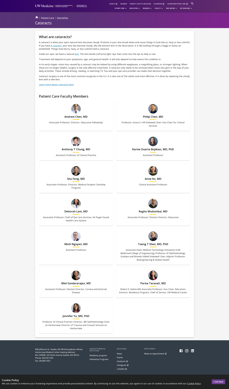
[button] (121, 8)
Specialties (62, 17)
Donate (112, 4)
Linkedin (121, 369)
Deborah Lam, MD (76, 211)
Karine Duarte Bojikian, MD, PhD (153, 149)
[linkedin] (192, 351)
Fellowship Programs (99, 359)
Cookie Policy (194, 383)
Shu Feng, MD (76, 178)
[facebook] (181, 351)
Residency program (98, 355)
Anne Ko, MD (153, 178)
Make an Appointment (154, 353)
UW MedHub (158, 4)
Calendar (123, 4)
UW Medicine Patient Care (176, 4)
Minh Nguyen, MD (76, 244)
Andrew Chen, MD (76, 116)
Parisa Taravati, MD (153, 283)
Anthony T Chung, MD (76, 149)
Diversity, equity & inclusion (140, 4)
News (119, 353)
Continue (218, 382)
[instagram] (187, 351)
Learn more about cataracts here (56, 84)
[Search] (192, 3)
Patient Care (47, 17)
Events (120, 357)
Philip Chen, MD (153, 116)
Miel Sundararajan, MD (76, 283)
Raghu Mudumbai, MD (153, 211)
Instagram (121, 365)
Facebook (121, 361)
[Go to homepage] (36, 18)
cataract (57, 45)
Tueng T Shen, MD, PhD (153, 244)
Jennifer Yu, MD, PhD (76, 316)
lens (77, 53)
